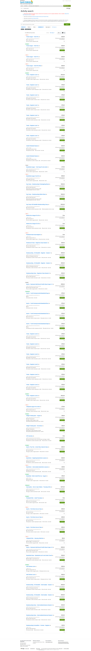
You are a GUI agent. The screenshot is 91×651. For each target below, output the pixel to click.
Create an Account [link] (68, 0)
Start (21, 8)
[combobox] (52, 32)
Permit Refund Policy (34, 18)
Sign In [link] (64, 0)
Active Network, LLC (41, 649)
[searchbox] (42, 24)
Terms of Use (60, 648)
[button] (22, 29)
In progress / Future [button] (28, 29)
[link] (32, 36)
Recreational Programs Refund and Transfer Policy (39, 16)
